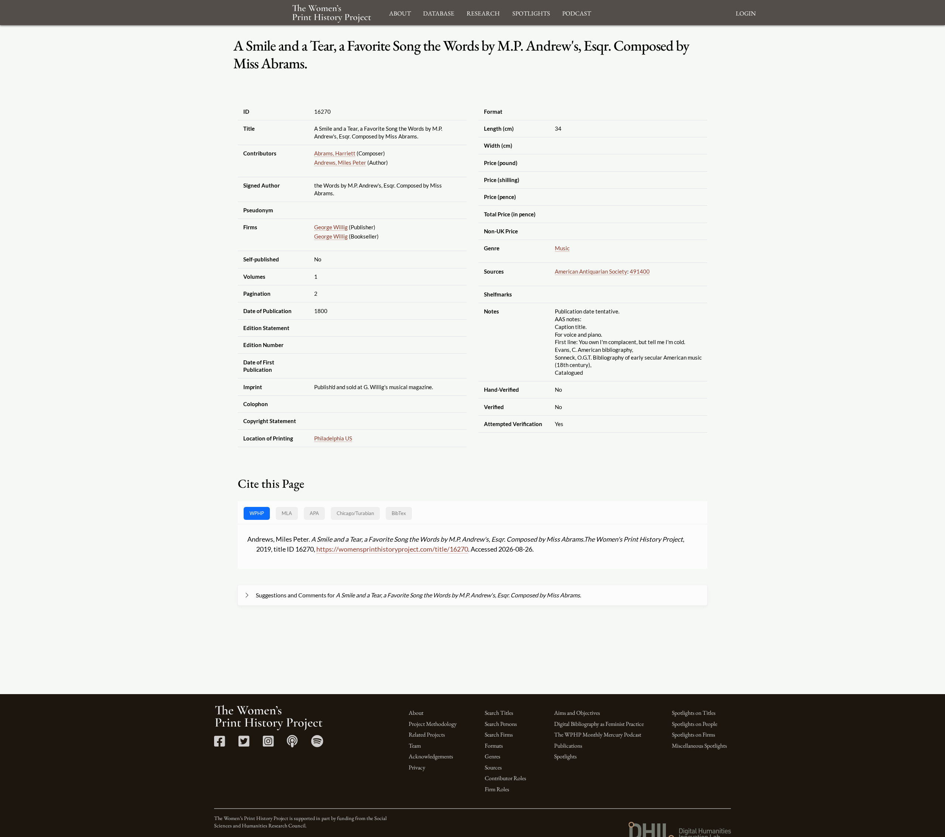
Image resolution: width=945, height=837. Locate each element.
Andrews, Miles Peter (340, 162)
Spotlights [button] (531, 12)
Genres (492, 756)
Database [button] (438, 12)
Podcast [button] (576, 12)
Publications (568, 745)
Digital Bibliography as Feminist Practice (599, 724)
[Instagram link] (268, 744)
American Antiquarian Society (591, 271)
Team (415, 745)
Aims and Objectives (577, 713)
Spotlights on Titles (693, 713)
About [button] (400, 12)
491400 (640, 271)
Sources (493, 767)
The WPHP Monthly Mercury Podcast (597, 734)
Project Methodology (433, 724)
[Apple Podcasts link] (292, 744)
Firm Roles (497, 789)
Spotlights (565, 756)
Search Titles (499, 713)
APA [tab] (314, 513)
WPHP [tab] (257, 513)
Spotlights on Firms (693, 734)
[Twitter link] (243, 744)
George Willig (331, 227)
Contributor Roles (505, 778)
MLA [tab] (287, 513)
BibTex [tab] (399, 513)
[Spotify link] (317, 744)
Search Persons (501, 724)
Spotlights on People (694, 724)
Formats (494, 745)
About (416, 713)
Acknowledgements (431, 756)
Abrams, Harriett (334, 153)
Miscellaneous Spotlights (699, 745)
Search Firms (499, 734)
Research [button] (483, 12)
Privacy (417, 767)
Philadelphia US (333, 438)
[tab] (355, 513)
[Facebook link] (219, 744)
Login (746, 12)
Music (562, 248)
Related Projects (427, 734)
